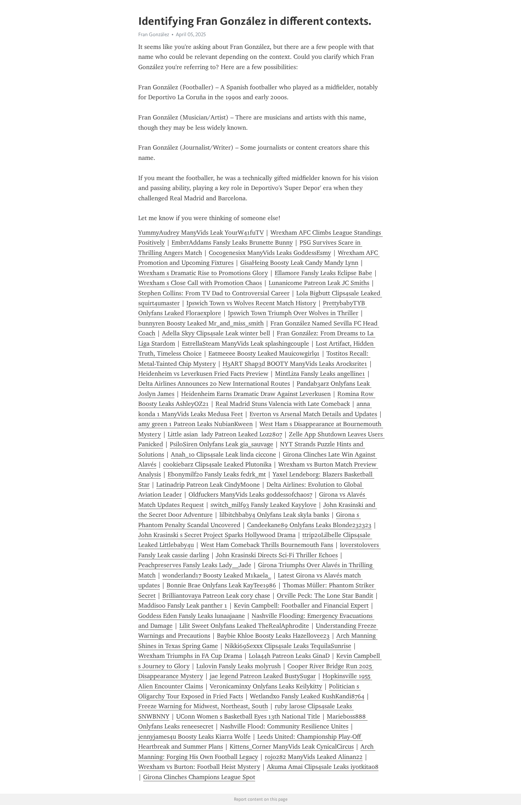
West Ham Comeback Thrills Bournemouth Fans (267, 545)
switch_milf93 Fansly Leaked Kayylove (263, 505)
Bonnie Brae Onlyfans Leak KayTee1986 (221, 585)
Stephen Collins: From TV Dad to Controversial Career (214, 293)
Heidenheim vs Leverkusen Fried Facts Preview (203, 374)
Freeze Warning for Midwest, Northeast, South (203, 706)
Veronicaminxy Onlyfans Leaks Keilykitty (266, 686)
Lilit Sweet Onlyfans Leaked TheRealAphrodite (244, 626)
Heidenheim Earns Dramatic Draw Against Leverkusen (256, 394)
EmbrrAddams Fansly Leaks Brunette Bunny (232, 242)
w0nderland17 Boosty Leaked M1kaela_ (216, 575)
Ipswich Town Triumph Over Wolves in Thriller (293, 313)
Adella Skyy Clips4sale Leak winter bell (216, 333)
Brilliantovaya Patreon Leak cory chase (216, 595)
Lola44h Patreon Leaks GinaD (289, 656)
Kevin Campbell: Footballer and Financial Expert (301, 605)
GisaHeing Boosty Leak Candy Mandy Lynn (299, 263)
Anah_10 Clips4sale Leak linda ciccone (223, 454)
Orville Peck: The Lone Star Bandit (325, 595)
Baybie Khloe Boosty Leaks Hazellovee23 (273, 635)
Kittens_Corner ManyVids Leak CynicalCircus (292, 746)
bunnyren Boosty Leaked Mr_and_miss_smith (201, 323)
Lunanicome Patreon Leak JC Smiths (319, 283)
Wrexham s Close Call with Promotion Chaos (200, 283)
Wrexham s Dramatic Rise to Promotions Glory (203, 273)
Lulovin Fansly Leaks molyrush (238, 666)
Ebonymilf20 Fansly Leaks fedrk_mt (217, 474)
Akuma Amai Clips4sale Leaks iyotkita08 (323, 767)
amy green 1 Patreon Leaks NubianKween (195, 424)
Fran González (153, 34)
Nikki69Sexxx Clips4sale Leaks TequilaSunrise (288, 646)
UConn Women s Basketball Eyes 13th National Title (248, 716)
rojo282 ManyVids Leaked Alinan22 (314, 757)
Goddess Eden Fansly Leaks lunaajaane (191, 616)
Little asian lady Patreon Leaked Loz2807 (225, 434)
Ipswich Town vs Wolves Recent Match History (251, 303)
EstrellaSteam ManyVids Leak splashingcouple (245, 343)
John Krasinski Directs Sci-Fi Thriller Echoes (277, 555)
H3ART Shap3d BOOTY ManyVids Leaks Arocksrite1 (295, 364)
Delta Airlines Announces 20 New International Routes (214, 383)
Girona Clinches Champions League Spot (199, 777)
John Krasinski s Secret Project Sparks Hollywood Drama (217, 535)
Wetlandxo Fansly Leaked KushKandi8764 (307, 696)
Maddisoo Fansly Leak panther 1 (182, 605)
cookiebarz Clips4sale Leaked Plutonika (217, 464)
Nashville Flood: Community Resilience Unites (284, 726)
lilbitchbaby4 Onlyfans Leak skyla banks (274, 515)
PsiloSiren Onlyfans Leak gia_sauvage (221, 444)
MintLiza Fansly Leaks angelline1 (320, 374)
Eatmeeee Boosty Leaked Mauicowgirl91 (264, 353)
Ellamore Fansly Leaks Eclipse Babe (323, 273)
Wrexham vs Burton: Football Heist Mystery (199, 767)
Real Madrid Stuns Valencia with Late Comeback (282, 404)
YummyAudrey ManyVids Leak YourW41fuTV (201, 232)
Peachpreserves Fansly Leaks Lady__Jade (194, 565)
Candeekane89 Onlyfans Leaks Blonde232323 (309, 525)
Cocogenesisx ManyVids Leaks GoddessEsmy (270, 253)
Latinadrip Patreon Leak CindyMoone (208, 484)
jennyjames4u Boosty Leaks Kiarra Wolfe (194, 736)
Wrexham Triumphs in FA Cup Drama (190, 656)
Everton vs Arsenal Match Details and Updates (313, 414)
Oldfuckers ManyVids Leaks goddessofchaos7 (250, 494)
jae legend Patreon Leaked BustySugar (263, 676)
